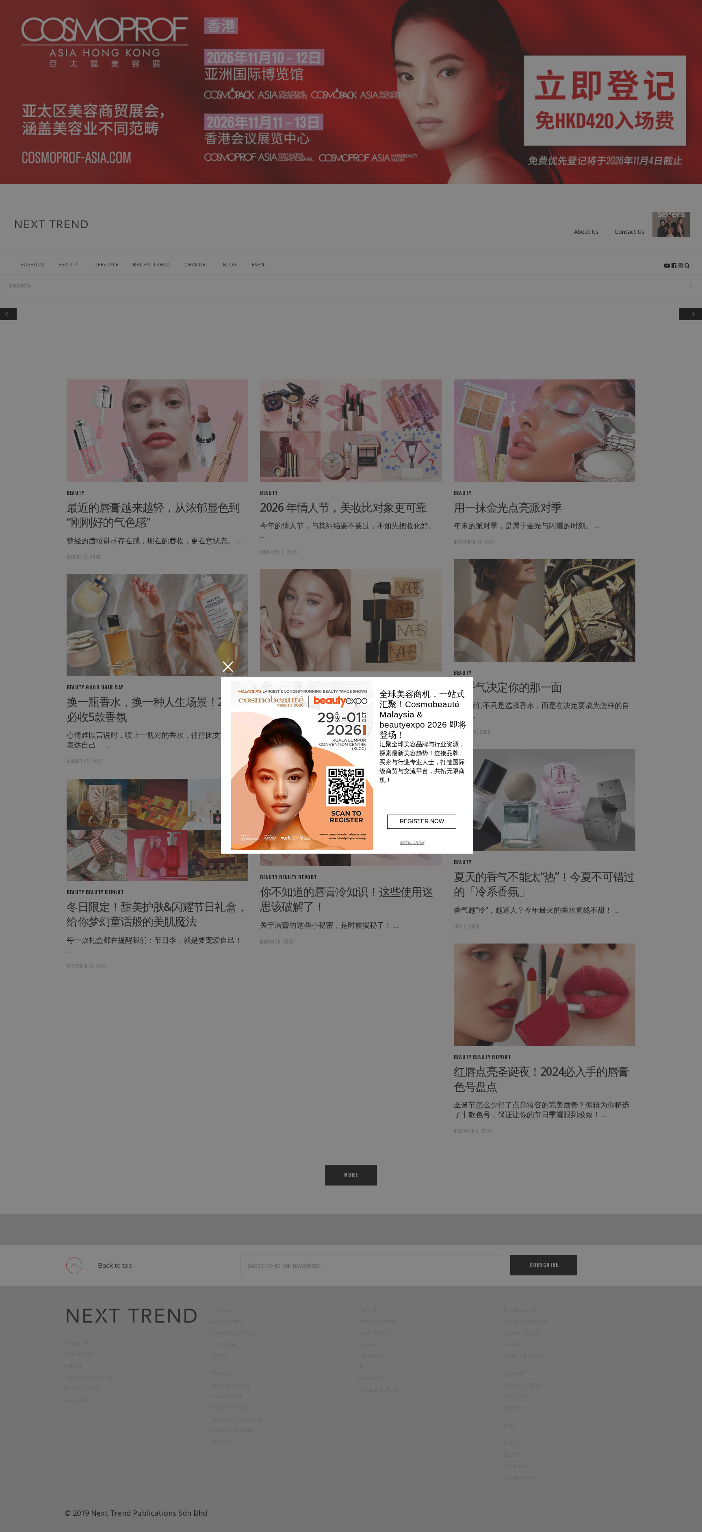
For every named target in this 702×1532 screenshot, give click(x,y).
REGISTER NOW (422, 821)
